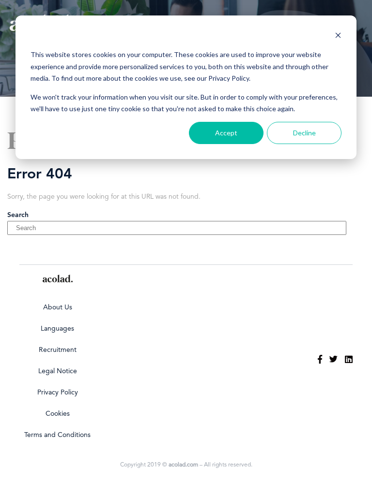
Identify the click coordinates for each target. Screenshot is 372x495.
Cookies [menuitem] (58, 413)
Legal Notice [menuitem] (57, 371)
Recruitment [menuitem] (58, 350)
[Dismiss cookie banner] (338, 36)
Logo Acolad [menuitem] (58, 278)
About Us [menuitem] (57, 307)
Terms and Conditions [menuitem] (57, 435)
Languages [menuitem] (57, 328)
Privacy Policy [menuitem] (57, 392)
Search (18, 215)
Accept (226, 133)
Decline (304, 133)
